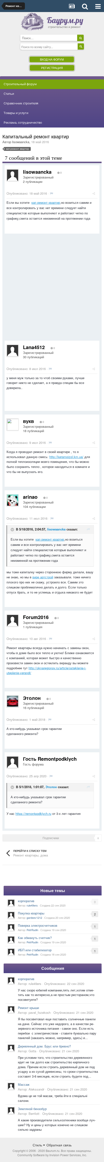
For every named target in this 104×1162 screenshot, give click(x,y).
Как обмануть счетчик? (35, 937)
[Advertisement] (52, 289)
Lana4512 (34, 347)
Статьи (9, 93)
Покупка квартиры (31, 913)
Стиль (38, 1145)
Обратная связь (59, 1145)
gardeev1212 (34, 917)
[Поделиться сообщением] (93, 193)
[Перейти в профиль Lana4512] (13, 351)
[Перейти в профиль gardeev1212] (11, 915)
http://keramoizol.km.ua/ (66, 456)
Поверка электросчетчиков (37, 925)
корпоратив (26, 901)
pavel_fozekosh (40, 1012)
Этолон (32, 697)
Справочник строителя (21, 103)
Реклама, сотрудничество (23, 122)
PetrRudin (32, 930)
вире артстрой (42, 577)
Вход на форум (52, 59)
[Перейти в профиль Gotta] (11, 1048)
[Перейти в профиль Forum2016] (13, 620)
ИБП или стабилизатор (35, 950)
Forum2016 (36, 616)
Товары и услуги (16, 113)
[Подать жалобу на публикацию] (51, 193)
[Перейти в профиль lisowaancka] (13, 175)
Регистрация (52, 68)
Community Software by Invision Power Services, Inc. (52, 1155)
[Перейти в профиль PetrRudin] (11, 927)
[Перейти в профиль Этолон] (13, 701)
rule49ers (32, 905)
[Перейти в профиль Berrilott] (11, 1110)
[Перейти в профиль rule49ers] (11, 903)
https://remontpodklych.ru (33, 813)
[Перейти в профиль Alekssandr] (11, 1086)
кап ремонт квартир (45, 202)
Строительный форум (20, 84)
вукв (28, 420)
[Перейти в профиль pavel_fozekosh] (11, 1009)
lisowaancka (20, 142)
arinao (30, 496)
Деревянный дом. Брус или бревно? (44, 1046)
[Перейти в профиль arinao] (13, 500)
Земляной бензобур (32, 1108)
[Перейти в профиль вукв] (13, 424)
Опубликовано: (27, 193)
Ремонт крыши (28, 1007)
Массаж (24, 1084)
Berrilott (34, 1113)
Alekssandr (36, 1089)
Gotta (32, 1051)
